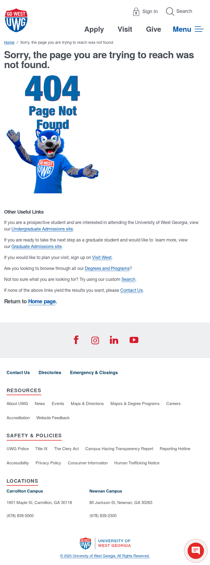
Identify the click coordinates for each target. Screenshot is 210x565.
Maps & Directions (87, 403)
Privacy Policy (48, 462)
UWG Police (18, 448)
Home (9, 42)
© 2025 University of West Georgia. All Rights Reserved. (105, 556)
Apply (94, 29)
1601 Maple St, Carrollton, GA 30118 (39, 502)
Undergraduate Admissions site (42, 228)
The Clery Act (66, 448)
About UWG (17, 403)
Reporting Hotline (175, 448)
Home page (42, 301)
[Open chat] (196, 551)
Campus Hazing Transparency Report (119, 448)
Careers (173, 403)
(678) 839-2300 (102, 515)
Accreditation (18, 417)
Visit (125, 29)
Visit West (102, 257)
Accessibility (18, 462)
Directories (50, 372)
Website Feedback (53, 417)
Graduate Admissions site (36, 246)
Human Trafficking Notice (136, 462)
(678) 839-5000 (20, 515)
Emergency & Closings (94, 372)
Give (153, 29)
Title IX (41, 448)
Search (128, 279)
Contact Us (131, 290)
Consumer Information (88, 462)
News (40, 403)
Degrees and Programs (107, 268)
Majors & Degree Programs (135, 403)
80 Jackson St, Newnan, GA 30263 (120, 502)
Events (58, 403)
